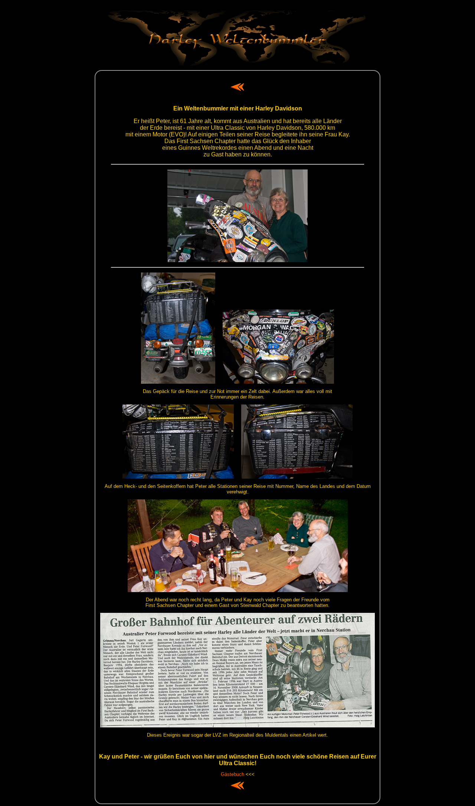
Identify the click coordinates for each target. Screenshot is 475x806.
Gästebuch (232, 774)
